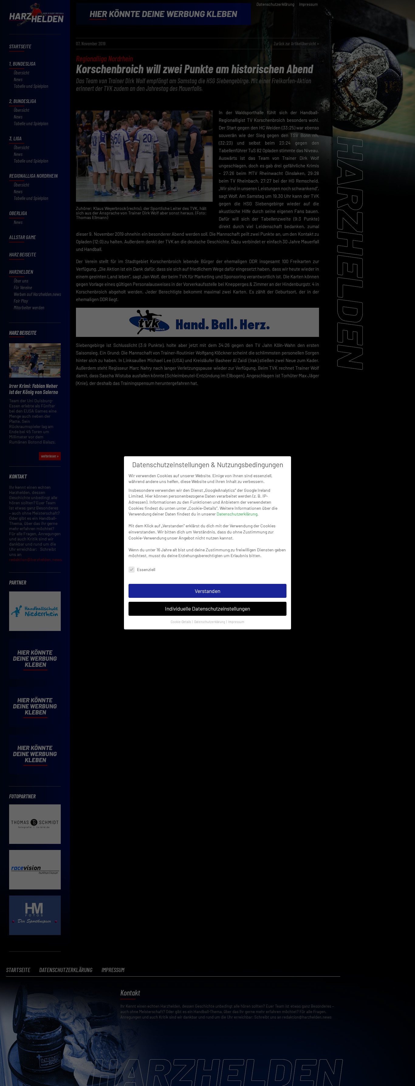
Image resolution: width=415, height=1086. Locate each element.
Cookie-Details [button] (181, 622)
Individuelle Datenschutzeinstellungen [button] (207, 608)
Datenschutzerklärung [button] (210, 622)
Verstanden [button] (207, 591)
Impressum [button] (236, 622)
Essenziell (146, 569)
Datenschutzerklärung (237, 513)
